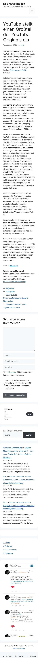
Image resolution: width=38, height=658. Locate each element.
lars (4, 477)
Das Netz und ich (14, 3)
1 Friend (6, 543)
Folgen (29, 414)
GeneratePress (19, 648)
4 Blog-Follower (9, 550)
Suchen (29, 435)
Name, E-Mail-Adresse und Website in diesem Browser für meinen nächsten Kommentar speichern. (18, 384)
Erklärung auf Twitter (19, 70)
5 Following (8, 553)
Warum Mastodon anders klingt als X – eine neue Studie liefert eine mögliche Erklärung (18, 480)
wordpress (10, 291)
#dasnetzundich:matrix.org (14, 282)
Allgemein (10, 288)
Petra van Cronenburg (12, 448)
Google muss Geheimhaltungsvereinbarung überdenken (15, 298)
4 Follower (7, 546)
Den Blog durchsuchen (12, 431)
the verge (14, 266)
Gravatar (12, 372)
